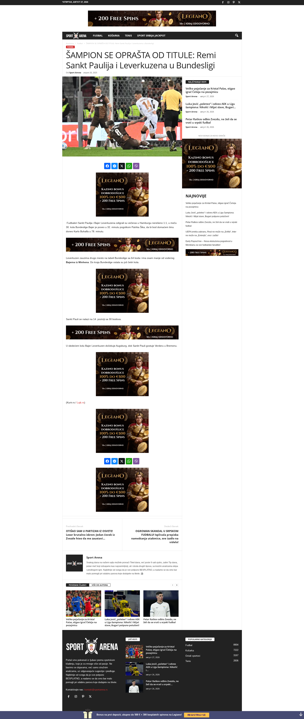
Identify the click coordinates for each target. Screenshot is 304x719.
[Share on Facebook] (107, 166)
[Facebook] (223, 2)
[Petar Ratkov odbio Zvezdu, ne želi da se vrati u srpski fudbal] (161, 603)
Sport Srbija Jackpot (151, 35)
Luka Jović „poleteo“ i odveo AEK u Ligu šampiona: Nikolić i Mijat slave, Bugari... (211, 105)
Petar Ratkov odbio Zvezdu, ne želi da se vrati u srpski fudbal (159, 621)
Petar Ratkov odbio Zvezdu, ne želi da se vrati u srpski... (162, 683)
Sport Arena (75, 72)
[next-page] (177, 585)
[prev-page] (172, 585)
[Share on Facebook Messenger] (114, 166)
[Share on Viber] (136, 166)
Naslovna (70, 43)
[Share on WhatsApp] (129, 166)
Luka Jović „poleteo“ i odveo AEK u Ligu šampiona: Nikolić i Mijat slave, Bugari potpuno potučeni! (122, 622)
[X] (239, 2)
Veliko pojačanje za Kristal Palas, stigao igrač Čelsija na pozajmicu (81, 622)
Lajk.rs (80, 402)
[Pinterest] (234, 2)
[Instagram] (228, 2)
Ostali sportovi (192, 656)
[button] (236, 35)
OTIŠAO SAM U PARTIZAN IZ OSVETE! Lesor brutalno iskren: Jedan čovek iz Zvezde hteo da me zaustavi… (90, 534)
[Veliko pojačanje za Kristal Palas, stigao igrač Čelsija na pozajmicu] (83, 603)
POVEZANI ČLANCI (77, 585)
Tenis (128, 35)
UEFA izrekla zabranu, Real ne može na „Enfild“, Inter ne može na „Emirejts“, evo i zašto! (211, 234)
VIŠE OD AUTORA (100, 585)
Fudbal (98, 35)
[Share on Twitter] (122, 166)
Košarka (114, 35)
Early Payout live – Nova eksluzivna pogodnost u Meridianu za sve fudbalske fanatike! (209, 243)
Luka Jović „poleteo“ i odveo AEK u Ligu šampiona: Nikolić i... (161, 667)
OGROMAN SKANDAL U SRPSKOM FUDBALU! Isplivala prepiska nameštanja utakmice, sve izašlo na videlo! (154, 536)
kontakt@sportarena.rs (96, 689)
